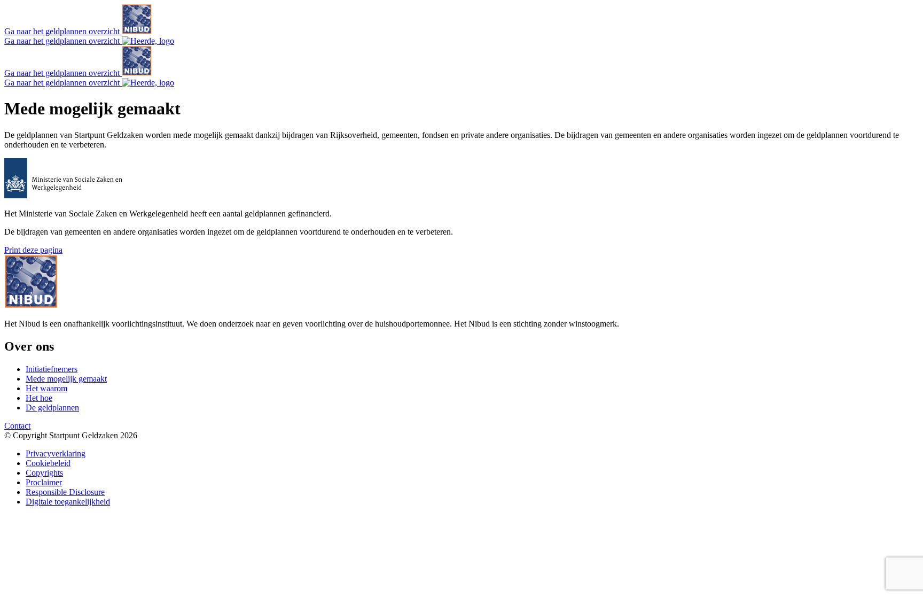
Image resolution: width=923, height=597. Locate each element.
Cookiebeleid (48, 463)
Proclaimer (44, 482)
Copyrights (44, 472)
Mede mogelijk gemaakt (66, 378)
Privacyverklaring (55, 453)
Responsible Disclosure (65, 492)
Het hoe (39, 397)
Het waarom (46, 388)
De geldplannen (52, 407)
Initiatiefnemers (51, 369)
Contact (17, 425)
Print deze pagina (33, 249)
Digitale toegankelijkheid (68, 501)
